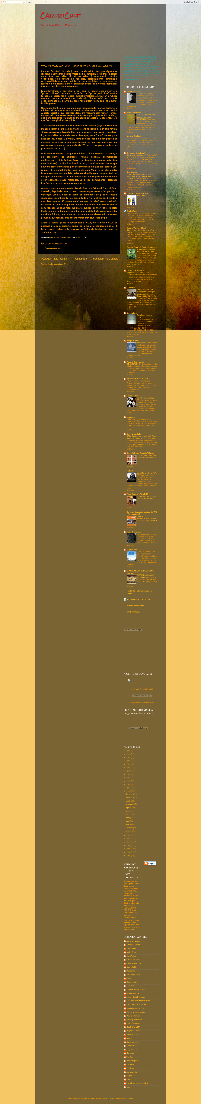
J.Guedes (130, 986)
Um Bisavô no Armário (135, 155)
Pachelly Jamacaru (134, 1020)
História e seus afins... (136, 606)
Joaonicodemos (132, 993)
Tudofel (130, 471)
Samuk (129, 1038)
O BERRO (131, 288)
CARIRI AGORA (133, 612)
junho (128, 814)
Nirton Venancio (133, 92)
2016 (129, 784)
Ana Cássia (131, 949)
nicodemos (110, 1098)
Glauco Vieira (131, 982)
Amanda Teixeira (133, 945)
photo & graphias (134, 532)
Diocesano (130, 971)
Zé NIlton (130, 1064)
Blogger (130, 1098)
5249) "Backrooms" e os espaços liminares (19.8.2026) (146, 117)
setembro (130, 804)
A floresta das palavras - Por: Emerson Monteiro (146, 250)
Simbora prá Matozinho (137, 153)
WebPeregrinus (132, 1061)
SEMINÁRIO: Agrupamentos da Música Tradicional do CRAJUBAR (147, 518)
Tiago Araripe (131, 1050)
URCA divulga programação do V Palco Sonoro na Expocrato (141, 437)
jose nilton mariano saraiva (137, 1083)
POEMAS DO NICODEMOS (138, 193)
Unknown (130, 1053)
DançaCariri (131, 967)
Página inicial (80, 258)
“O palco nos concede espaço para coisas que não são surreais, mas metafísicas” (140, 176)
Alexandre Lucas (133, 941)
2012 (129, 839)
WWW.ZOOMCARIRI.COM (137, 379)
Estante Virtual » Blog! (136, 228)
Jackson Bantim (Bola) (135, 990)
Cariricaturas (132, 313)
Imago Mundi (132, 341)
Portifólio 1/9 (142, 195)
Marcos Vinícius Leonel (135, 1012)
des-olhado (141, 343)
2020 (129, 771)
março (128, 824)
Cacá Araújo (131, 956)
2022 (129, 764)
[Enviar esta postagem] (86, 237)
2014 (129, 791)
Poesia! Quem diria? (135, 362)
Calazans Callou (132, 960)
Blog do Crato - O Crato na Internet (141, 247)
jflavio (128, 1079)
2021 (129, 768)
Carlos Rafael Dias (133, 963)
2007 (129, 856)
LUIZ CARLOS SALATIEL (136, 1005)
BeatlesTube (132, 211)
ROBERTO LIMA (133, 1027)
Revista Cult (132, 172)
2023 (129, 761)
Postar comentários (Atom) (58, 264)
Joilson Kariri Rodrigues (135, 997)
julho (128, 811)
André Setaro (131, 952)
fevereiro (129, 828)
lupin (128, 1087)
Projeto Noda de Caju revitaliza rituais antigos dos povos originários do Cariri (146, 293)
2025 (129, 754)
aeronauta (131, 417)
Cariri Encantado (134, 434)
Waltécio (129, 1057)
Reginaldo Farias (133, 1031)
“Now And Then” (133, 213)
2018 (129, 778)
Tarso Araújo (131, 1046)
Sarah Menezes (132, 1042)
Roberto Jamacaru (133, 1035)
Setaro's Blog (132, 396)
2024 (129, 758)
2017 (129, 781)
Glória (128, 978)
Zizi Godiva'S (131, 1072)
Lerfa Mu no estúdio (144, 473)
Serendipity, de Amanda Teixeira (140, 453)
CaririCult (60, 15)
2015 (129, 788)
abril (128, 821)
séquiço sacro (133, 550)
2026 (129, 751)
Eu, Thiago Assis (133, 975)
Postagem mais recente (54, 258)
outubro (129, 801)
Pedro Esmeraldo (133, 1023)
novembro (130, 798)
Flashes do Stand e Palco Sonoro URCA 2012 (146, 497)
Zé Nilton (130, 1068)
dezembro (130, 794)
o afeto (140, 94)
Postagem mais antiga (105, 258)
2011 (129, 842)
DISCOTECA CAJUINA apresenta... (145, 576)
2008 (129, 852)
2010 (129, 846)
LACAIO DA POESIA (135, 271)
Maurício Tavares (133, 1016)
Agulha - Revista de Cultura (138, 599)
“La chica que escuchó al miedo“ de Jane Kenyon (146, 456)
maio (128, 818)
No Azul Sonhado (134, 136)
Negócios (130, 273)
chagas (129, 1076)
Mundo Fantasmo (134, 113)
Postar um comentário (53, 248)
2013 (129, 835)
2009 (129, 849)
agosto (129, 808)
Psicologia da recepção (146, 398)
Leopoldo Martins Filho (135, 1008)
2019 (129, 774)
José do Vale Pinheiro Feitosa (138, 1001)
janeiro (129, 831)
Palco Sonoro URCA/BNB (137, 494)
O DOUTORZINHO (134, 364)
